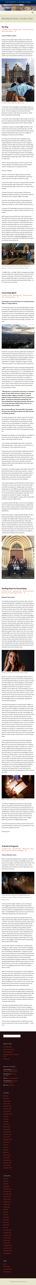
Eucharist (14, 850)
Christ (26, 591)
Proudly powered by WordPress (18, 1281)
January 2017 (6, 1157)
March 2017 (6, 1152)
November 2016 (7, 1162)
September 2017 (7, 1139)
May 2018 (5, 1227)
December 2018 (7, 1106)
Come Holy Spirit (9, 293)
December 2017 (7, 1132)
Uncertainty (14, 593)
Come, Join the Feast (8, 1049)
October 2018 (6, 1111)
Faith (26, 295)
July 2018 (5, 1116)
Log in (4, 1264)
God (26, 29)
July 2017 (5, 1144)
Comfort (4, 850)
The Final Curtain (7, 1047)
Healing (21, 850)
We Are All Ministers (8, 1052)
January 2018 (6, 1129)
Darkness (8, 850)
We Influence (11, 1085)
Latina (28, 29)
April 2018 (5, 1121)
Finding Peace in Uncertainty (14, 588)
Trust (9, 593)
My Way (5, 27)
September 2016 (7, 1168)
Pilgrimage (7, 297)
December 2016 (7, 1160)
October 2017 (6, 1137)
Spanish (11, 31)
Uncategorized (7, 1253)
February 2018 (6, 1126)
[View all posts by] (15, 31)
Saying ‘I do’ (6, 1059)
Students (13, 297)
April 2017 (5, 1150)
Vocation (20, 593)
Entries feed (6, 1266)
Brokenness (27, 848)
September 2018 (7, 1114)
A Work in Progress (10, 846)
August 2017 (6, 1142)
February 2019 (6, 1101)
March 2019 (6, 1098)
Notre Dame (5, 593)
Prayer (6, 31)
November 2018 (7, 1108)
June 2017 (5, 1147)
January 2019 (6, 1103)
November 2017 (7, 1134)
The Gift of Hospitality (12, 1078)
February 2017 (6, 1155)
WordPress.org (7, 1271)
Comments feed (7, 1269)
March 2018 (6, 1124)
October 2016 (18, 29)
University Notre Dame (18, 2)
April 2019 (5, 1096)
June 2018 (5, 1119)
